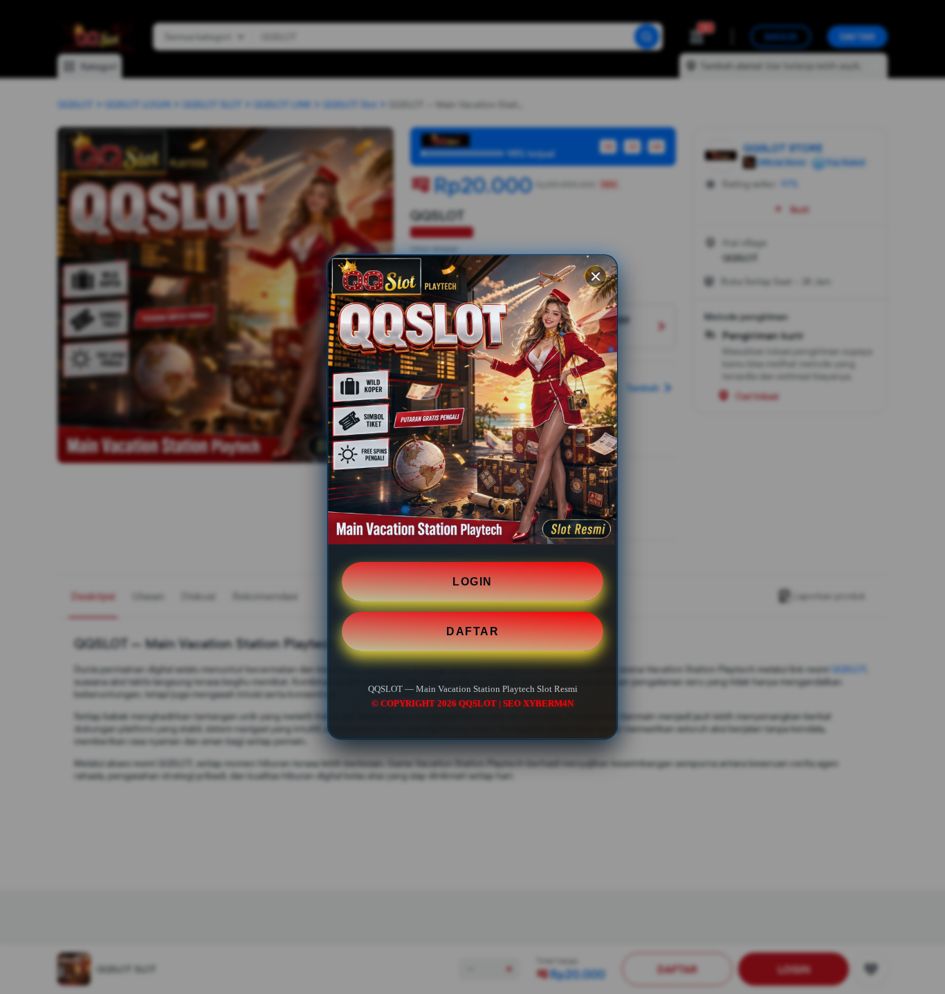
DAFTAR (472, 631)
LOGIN (472, 582)
